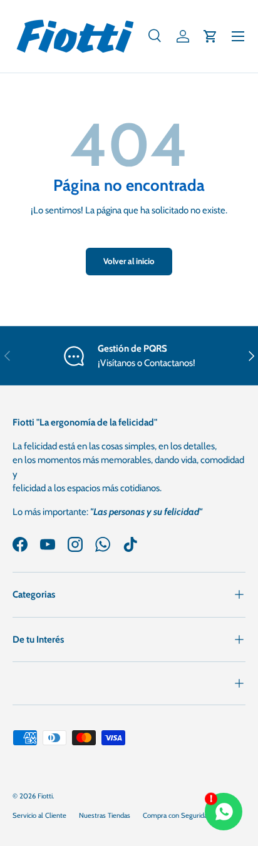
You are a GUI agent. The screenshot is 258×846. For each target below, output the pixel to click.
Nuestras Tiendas (104, 815)
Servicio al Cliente (39, 815)
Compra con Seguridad (177, 815)
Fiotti (45, 796)
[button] (210, 36)
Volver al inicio (129, 261)
